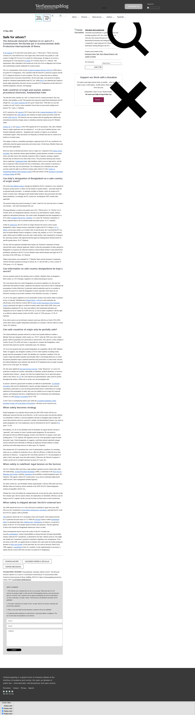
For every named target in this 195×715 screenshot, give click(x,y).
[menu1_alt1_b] (46, 15)
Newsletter (7, 688)
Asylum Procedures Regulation (25, 472)
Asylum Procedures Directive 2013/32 (40, 70)
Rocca (42, 80)
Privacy (23, 688)
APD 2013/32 (12, 117)
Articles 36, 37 (7, 127)
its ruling (27, 61)
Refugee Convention (21, 396)
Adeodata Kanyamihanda (94, 30)
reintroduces (28, 474)
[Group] (52, 5)
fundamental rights (21, 161)
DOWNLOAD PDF (12, 561)
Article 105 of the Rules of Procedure (22, 403)
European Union (90, 54)
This (4, 517)
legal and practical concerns (28, 369)
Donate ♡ (98, 99)
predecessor (13, 225)
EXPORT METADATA (13, 566)
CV (20, 377)
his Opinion (8, 53)
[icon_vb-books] (63, 15)
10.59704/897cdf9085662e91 (21, 580)
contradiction (18, 547)
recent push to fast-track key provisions (34, 510)
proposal (38, 519)
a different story (28, 522)
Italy (97, 54)
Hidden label (8, 706)
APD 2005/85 (21, 115)
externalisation (13, 534)
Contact (16, 688)
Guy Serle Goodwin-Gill (19, 103)
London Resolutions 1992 (48, 112)
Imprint (31, 688)
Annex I (18, 127)
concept (20, 112)
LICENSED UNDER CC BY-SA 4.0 (37, 561)
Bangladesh (38, 522)
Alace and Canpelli (16, 544)
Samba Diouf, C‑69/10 (34, 300)
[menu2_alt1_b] (55, 15)
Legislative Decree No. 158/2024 (21, 218)
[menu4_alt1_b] (38, 15)
